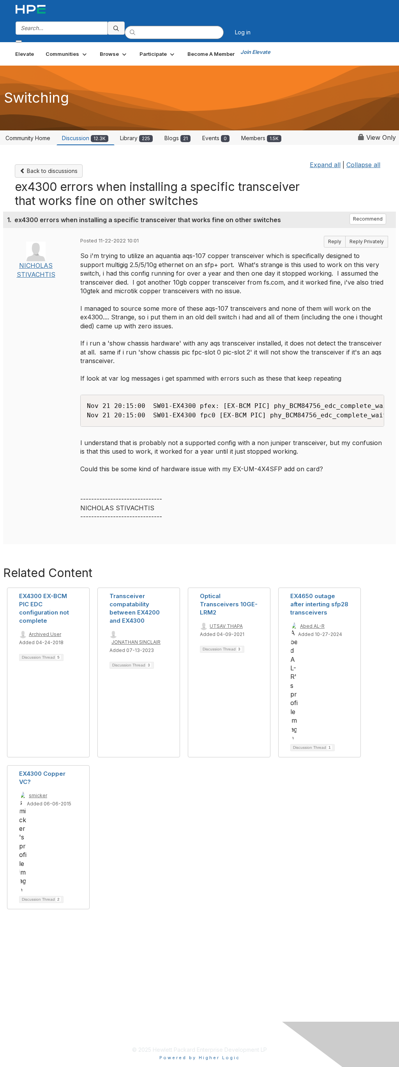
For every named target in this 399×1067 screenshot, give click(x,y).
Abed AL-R (312, 626)
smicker (38, 795)
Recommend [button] (368, 219)
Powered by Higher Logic (199, 1057)
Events (214, 138)
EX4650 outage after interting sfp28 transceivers (319, 604)
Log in (243, 32)
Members (260, 138)
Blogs (176, 138)
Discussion (84, 138)
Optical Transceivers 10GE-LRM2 (229, 604)
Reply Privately (367, 241)
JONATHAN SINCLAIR (136, 642)
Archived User (45, 634)
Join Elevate (255, 52)
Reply (334, 241)
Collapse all (363, 165)
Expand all (325, 165)
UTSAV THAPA (226, 626)
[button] (67, 54)
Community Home (27, 138)
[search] (116, 28)
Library (135, 138)
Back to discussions (51, 170)
